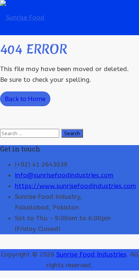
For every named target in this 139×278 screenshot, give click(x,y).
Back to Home (25, 98)
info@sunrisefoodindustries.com (64, 175)
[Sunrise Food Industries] (28, 52)
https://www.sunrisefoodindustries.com (75, 186)
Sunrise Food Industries (91, 254)
